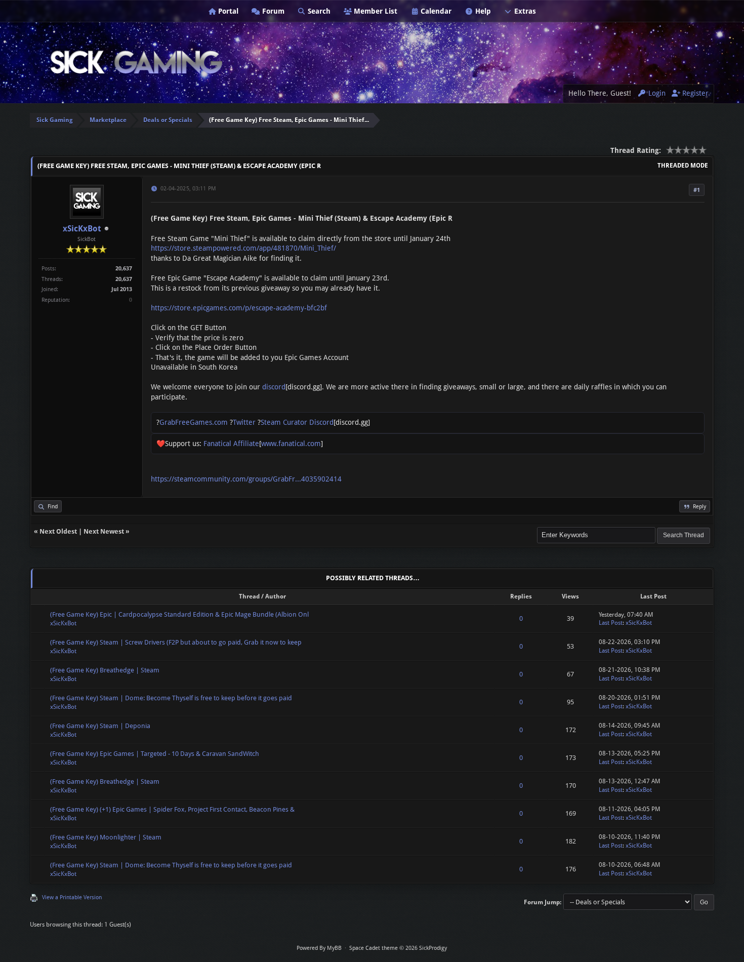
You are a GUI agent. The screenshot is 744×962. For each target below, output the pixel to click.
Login (656, 93)
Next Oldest (58, 531)
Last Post (611, 622)
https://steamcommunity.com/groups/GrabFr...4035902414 (246, 479)
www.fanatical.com (291, 443)
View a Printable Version (72, 897)
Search (318, 11)
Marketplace (108, 120)
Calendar (435, 11)
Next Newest (104, 531)
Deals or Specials (167, 120)
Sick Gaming (54, 120)
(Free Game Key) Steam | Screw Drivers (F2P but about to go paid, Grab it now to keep (176, 642)
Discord (321, 422)
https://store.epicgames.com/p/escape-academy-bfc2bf (239, 308)
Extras (524, 11)
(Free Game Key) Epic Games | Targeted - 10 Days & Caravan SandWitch (154, 753)
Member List (374, 11)
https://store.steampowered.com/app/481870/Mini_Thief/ (243, 248)
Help (482, 11)
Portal (227, 11)
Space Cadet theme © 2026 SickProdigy (398, 948)
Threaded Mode (682, 165)
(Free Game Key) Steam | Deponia (100, 726)
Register (694, 93)
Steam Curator (284, 422)
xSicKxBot (82, 228)
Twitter (244, 422)
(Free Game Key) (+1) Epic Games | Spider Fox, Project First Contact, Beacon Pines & (172, 809)
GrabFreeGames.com (193, 422)
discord (273, 387)
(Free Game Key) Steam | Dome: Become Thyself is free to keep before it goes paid (171, 698)
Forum (272, 11)
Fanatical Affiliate (231, 443)
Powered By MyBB (319, 948)
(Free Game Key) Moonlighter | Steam (105, 837)
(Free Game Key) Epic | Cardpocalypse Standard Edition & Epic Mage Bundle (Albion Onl (179, 614)
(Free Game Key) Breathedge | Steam (104, 670)
